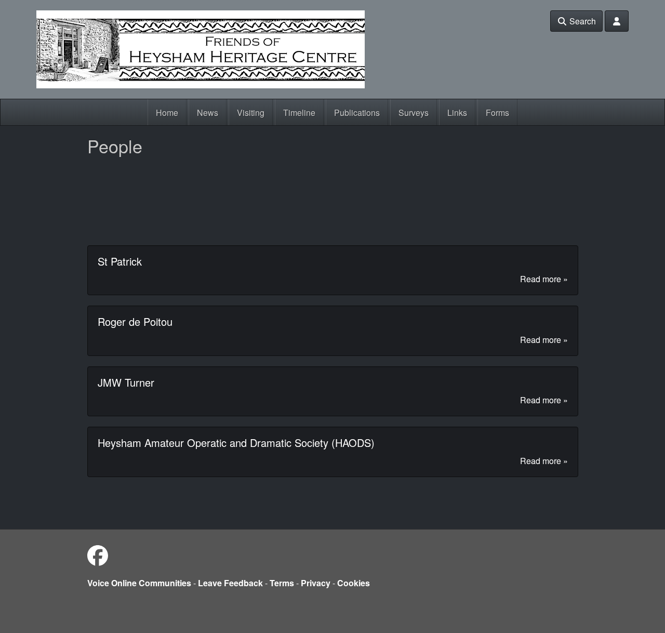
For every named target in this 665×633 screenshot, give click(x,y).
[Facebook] (97, 555)
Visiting (250, 112)
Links (457, 112)
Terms (282, 583)
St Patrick (120, 261)
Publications (357, 112)
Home (167, 112)
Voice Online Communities (139, 583)
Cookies (353, 583)
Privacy (315, 583)
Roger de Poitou (135, 321)
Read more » (544, 279)
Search (581, 21)
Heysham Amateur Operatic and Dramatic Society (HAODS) (236, 442)
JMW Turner (126, 382)
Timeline (299, 112)
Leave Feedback (230, 583)
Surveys (413, 112)
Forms (497, 112)
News (207, 112)
